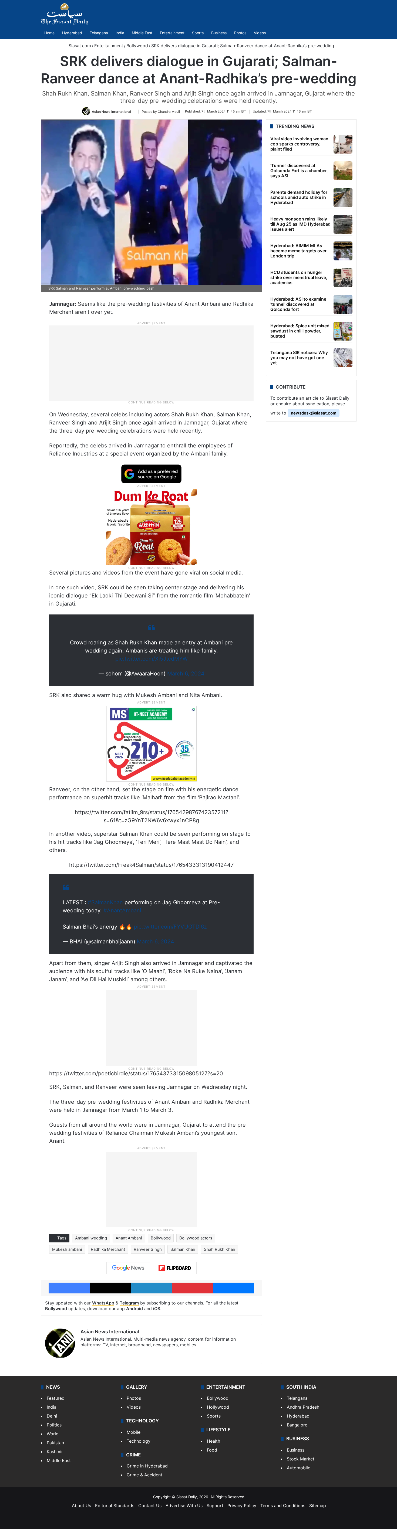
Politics (54, 1425)
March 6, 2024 (185, 673)
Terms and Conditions (282, 1505)
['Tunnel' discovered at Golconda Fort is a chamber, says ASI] (343, 170)
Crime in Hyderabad (147, 1466)
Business (219, 32)
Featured (56, 1398)
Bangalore (297, 1425)
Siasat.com (79, 45)
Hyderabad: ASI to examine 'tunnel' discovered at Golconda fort (298, 304)
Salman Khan (182, 1249)
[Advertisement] (151, 363)
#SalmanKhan (105, 902)
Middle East (142, 32)
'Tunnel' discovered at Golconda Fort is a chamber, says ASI (299, 170)
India (120, 32)
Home (49, 32)
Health (213, 1441)
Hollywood (218, 1407)
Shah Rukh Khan (219, 1249)
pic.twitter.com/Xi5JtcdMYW (151, 658)
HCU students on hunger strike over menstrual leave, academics (298, 277)
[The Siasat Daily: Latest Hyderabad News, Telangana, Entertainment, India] (64, 14)
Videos (260, 32)
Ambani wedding (91, 1238)
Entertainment (172, 32)
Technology (138, 1441)
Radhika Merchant (108, 1249)
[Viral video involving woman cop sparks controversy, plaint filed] (343, 144)
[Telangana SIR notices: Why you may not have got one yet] (343, 357)
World (53, 1433)
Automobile (298, 1467)
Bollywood (137, 45)
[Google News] (128, 1268)
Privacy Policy (241, 1505)
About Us (81, 1505)
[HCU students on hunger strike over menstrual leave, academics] (343, 277)
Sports (198, 32)
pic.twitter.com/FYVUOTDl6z (170, 926)
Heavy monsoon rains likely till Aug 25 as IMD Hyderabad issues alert (300, 224)
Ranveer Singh (148, 1249)
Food (212, 1450)
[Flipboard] (175, 1268)
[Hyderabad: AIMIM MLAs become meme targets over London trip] (343, 251)
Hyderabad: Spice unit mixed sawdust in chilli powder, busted (299, 331)
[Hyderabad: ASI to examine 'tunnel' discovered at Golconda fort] (343, 304)
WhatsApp (103, 1303)
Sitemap (317, 1505)
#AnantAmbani (122, 910)
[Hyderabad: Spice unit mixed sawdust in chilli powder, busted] (343, 331)
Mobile (133, 1432)
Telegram (129, 1303)
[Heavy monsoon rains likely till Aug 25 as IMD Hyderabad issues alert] (343, 224)
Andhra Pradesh (303, 1407)
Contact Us (150, 1505)
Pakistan (55, 1442)
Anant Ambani (129, 1238)
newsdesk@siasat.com (313, 413)
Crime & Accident (144, 1474)
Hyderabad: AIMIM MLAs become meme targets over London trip (298, 251)
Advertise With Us (184, 1505)
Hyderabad (72, 32)
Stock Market (300, 1459)
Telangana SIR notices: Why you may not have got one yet (299, 357)
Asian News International (111, 111)
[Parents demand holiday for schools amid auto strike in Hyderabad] (343, 197)
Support (215, 1505)
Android (134, 1308)
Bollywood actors (195, 1238)
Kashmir (55, 1451)
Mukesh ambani (67, 1249)
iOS (156, 1308)
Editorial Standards (114, 1505)
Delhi (52, 1416)
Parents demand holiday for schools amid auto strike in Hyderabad (298, 197)
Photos (240, 32)
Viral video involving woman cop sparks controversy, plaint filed (299, 144)
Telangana (99, 32)
